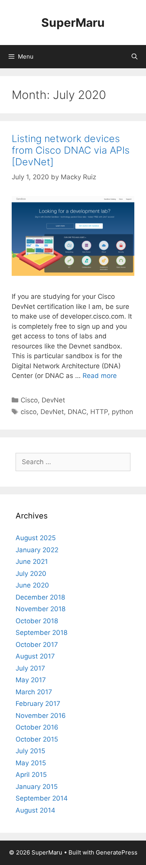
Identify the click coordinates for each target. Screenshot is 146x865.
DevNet (53, 400)
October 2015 (37, 739)
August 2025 (36, 538)
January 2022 (37, 550)
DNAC (77, 412)
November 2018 (40, 609)
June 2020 (32, 585)
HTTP (99, 412)
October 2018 (37, 621)
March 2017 (34, 692)
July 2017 (30, 668)
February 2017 (38, 703)
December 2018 (40, 597)
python (122, 412)
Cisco (29, 400)
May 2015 (31, 763)
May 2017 (31, 680)
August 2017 (35, 656)
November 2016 (41, 715)
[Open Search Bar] (134, 56)
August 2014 (35, 810)
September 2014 (42, 798)
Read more (100, 376)
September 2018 (41, 632)
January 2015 (37, 786)
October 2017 (37, 644)
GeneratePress (116, 852)
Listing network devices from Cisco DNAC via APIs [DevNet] (71, 150)
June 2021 (32, 561)
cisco (29, 412)
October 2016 (37, 727)
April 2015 (31, 774)
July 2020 (31, 573)
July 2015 (30, 751)
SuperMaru (73, 22)
